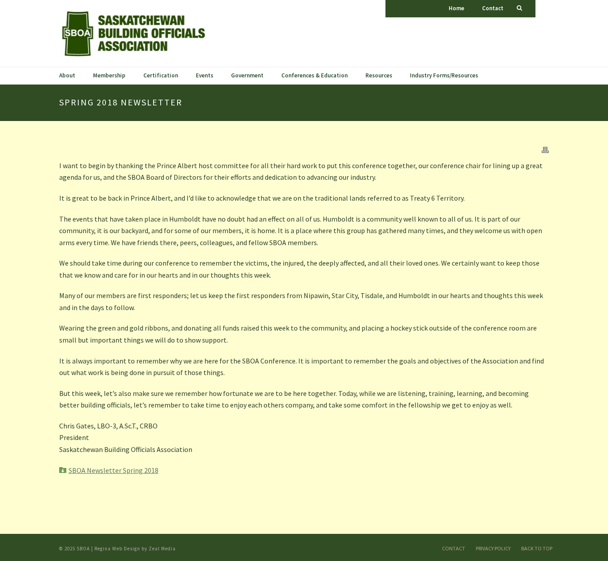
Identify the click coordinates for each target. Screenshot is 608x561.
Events (204, 75)
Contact (492, 8)
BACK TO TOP (536, 548)
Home (456, 8)
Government (247, 75)
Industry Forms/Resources (444, 75)
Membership (109, 75)
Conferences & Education (314, 75)
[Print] (545, 149)
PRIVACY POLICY (493, 548)
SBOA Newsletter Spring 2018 (113, 470)
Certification (160, 75)
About (67, 75)
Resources (378, 75)
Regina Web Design (117, 548)
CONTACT (453, 548)
